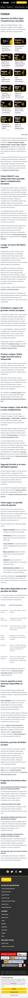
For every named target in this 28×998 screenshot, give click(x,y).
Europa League (12, 435)
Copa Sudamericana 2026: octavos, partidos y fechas (7, 79)
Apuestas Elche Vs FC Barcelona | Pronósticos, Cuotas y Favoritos (6, 111)
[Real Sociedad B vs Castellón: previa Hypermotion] (20, 41)
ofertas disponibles (19, 734)
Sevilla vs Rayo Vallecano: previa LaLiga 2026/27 (20, 64)
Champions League (14, 344)
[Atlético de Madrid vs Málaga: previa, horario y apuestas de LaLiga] (20, 119)
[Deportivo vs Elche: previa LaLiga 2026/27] (7, 57)
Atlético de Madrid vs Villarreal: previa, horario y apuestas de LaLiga (20, 95)
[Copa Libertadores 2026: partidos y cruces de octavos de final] (20, 72)
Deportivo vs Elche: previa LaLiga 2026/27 (6, 64)
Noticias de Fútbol (15, 770)
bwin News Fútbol (21, 576)
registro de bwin (16, 732)
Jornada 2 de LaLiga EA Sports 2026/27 (6, 126)
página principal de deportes (14, 725)
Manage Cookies (14, 995)
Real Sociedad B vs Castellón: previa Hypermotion (19, 48)
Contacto (6, 879)
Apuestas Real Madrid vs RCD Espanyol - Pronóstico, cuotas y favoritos (19, 111)
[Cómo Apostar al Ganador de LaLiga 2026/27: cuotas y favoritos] (7, 41)
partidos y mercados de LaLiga (10, 289)
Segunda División (21, 490)
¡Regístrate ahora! (21, 2)
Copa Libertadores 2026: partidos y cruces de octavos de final (19, 79)
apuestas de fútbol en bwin (11, 170)
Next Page (24, 134)
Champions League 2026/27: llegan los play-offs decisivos (6, 95)
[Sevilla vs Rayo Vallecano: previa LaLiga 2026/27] (20, 57)
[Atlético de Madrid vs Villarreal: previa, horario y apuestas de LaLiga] (20, 88)
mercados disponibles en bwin (10, 437)
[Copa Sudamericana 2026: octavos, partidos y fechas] (7, 72)
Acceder (13, 2)
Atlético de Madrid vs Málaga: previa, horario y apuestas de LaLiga (19, 126)
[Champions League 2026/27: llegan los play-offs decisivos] (7, 88)
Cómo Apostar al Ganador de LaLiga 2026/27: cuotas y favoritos (6, 48)
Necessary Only (14, 992)
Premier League (16, 392)
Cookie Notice (13, 983)
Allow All (14, 989)
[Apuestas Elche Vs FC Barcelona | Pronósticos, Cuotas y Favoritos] (7, 103)
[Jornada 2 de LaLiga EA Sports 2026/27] (7, 119)
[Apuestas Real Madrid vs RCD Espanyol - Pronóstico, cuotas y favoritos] (20, 103)
